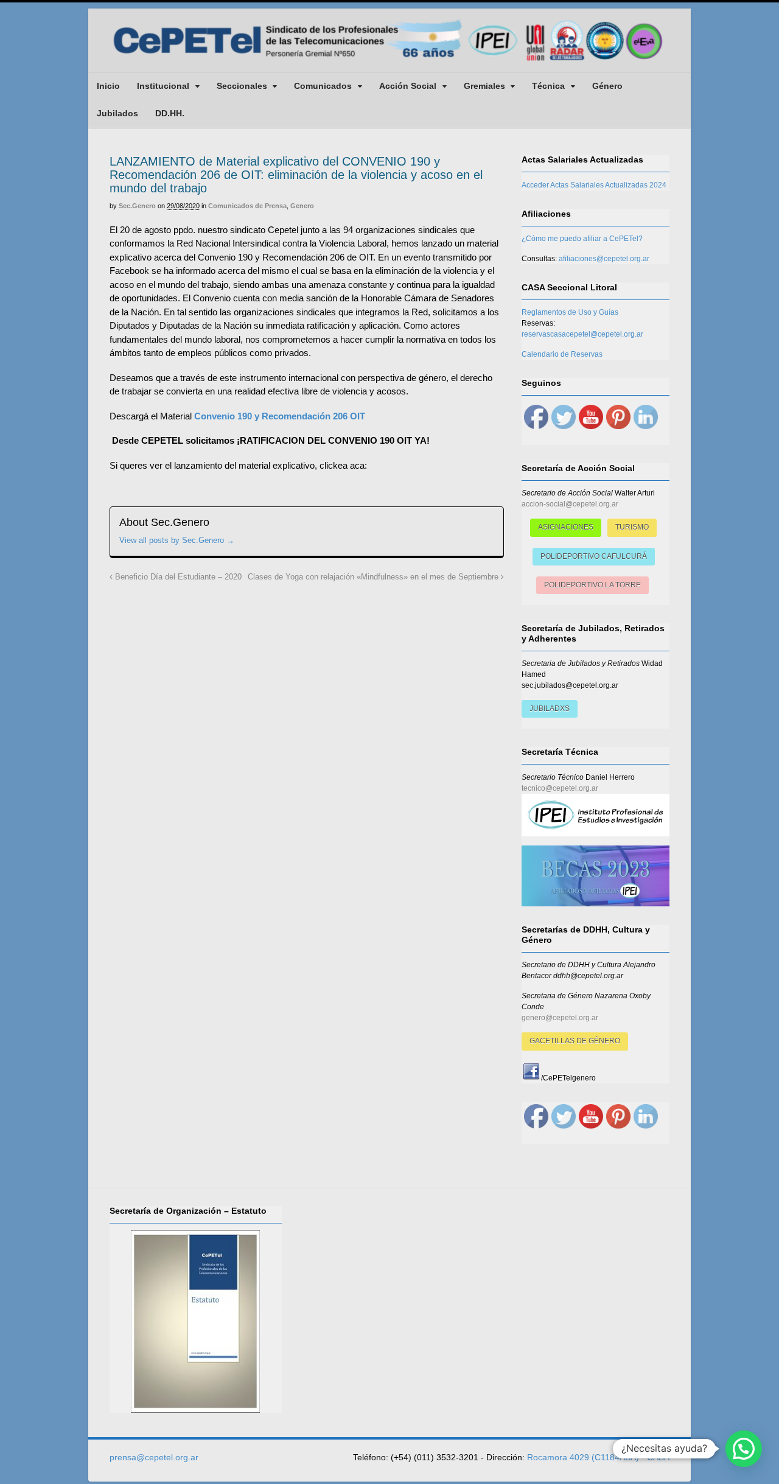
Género (607, 86)
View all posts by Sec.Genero (176, 540)
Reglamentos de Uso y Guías (570, 312)
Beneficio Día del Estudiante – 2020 (177, 577)
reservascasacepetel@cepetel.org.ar (582, 334)
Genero (302, 205)
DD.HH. (169, 113)
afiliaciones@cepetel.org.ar (604, 258)
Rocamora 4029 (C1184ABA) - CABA (598, 1457)
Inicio (108, 86)
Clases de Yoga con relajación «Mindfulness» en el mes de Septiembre (374, 577)
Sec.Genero (137, 205)
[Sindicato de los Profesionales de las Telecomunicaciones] (389, 62)
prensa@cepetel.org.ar (154, 1457)
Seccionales (242, 86)
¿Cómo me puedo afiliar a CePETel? (582, 238)
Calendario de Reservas (562, 354)
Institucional (163, 86)
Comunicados (323, 86)
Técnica (548, 86)
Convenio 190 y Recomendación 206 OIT (279, 416)
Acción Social (407, 86)
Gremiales (484, 86)
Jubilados (117, 113)
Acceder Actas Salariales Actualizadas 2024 (594, 185)
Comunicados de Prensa (247, 205)
